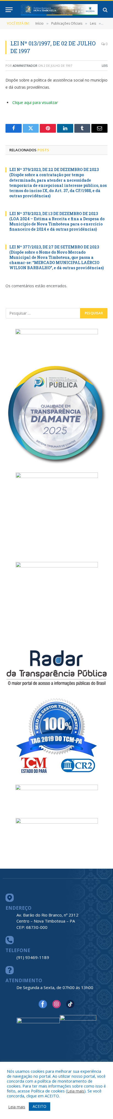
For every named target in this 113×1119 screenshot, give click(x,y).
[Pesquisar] (105, 10)
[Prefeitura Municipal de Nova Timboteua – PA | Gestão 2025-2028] (59, 10)
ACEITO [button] (39, 1106)
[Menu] (9, 10)
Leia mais (75, 1090)
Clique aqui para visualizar (35, 102)
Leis (105, 65)
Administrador (25, 65)
